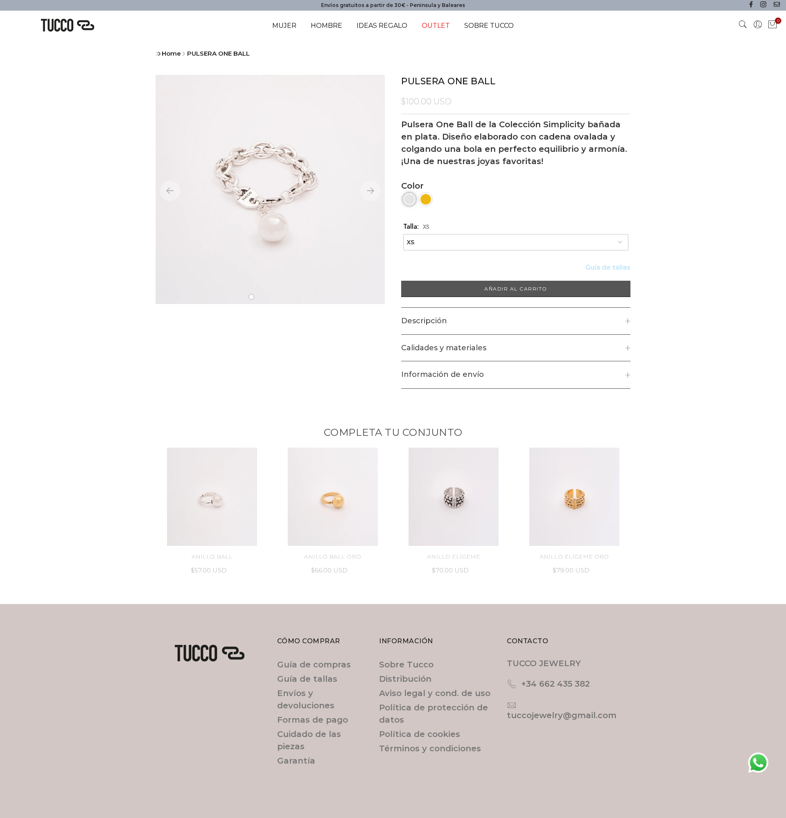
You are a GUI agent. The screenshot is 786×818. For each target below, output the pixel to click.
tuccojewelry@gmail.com (562, 715)
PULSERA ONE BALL (218, 53)
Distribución (405, 679)
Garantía (296, 761)
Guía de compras (314, 664)
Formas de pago (312, 720)
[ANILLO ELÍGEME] (453, 497)
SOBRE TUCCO (489, 25)
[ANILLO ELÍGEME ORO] (574, 497)
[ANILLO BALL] (212, 497)
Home (171, 53)
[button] (251, 297)
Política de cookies (419, 734)
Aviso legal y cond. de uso (434, 693)
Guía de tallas (607, 267)
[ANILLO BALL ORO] (332, 497)
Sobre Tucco (406, 664)
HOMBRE (326, 25)
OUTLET (436, 25)
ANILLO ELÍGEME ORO (574, 556)
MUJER (284, 25)
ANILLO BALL (212, 556)
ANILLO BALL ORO (332, 556)
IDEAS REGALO (382, 25)
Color (412, 186)
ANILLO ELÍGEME (453, 556)
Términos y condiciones (430, 748)
